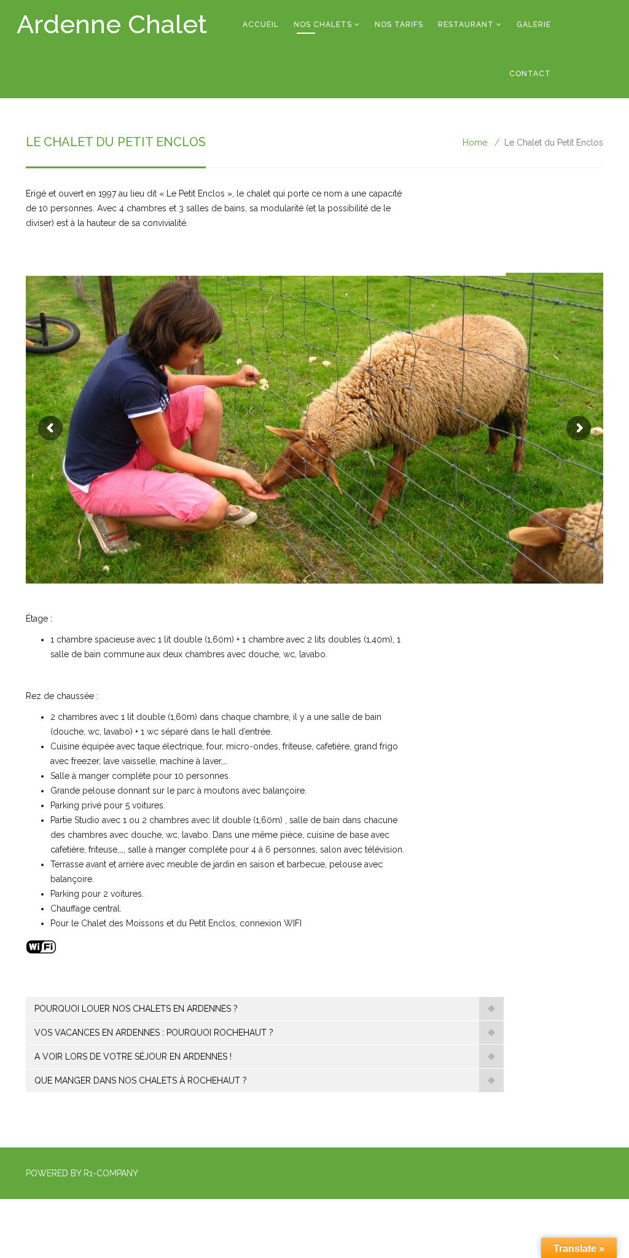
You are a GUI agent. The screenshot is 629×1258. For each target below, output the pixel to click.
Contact (530, 73)
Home (475, 142)
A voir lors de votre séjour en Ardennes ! (133, 1056)
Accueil (261, 24)
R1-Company (111, 1173)
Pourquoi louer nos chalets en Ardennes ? (136, 1009)
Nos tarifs (399, 24)
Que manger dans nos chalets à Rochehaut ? (140, 1080)
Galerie (534, 24)
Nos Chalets (323, 24)
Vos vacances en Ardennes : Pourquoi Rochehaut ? (153, 1032)
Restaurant (466, 24)
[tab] (265, 1008)
